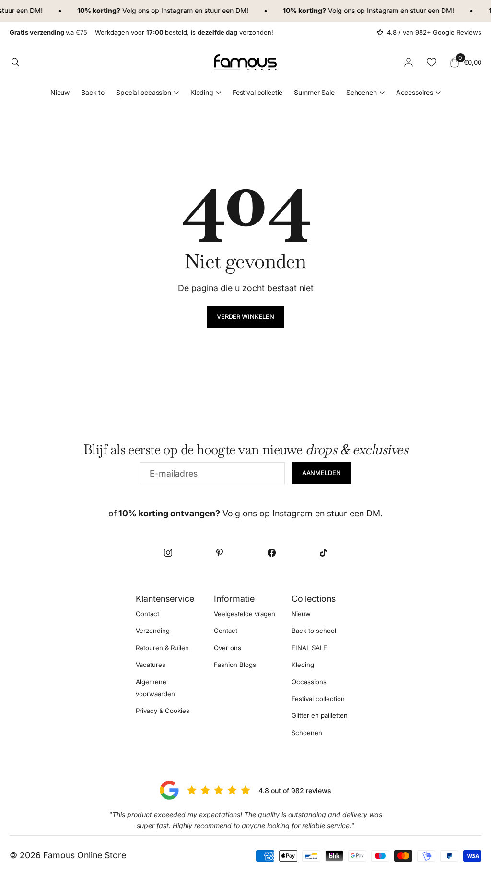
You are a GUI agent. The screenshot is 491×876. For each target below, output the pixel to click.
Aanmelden (322, 473)
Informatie (234, 599)
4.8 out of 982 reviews (294, 790)
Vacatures (150, 664)
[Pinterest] (219, 552)
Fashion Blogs (235, 664)
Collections (314, 599)
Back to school (314, 631)
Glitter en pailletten (320, 716)
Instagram (172, 10)
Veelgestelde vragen (244, 614)
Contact (147, 614)
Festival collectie (257, 92)
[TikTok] (323, 552)
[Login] (408, 62)
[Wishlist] (431, 62)
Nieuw (60, 92)
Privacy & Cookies (162, 711)
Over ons (227, 648)
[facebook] (271, 552)
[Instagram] (168, 552)
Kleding (303, 664)
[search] (15, 62)
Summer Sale (314, 92)
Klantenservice (165, 599)
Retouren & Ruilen (162, 648)
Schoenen (307, 732)
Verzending (153, 631)
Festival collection (318, 698)
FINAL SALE (309, 648)
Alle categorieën (147, 93)
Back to (93, 92)
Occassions (309, 682)
